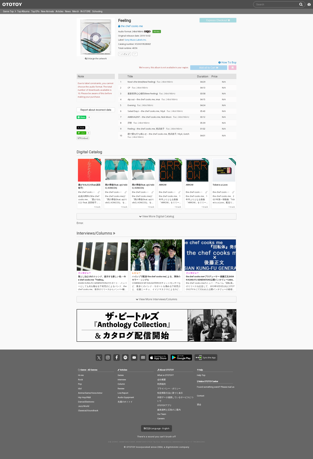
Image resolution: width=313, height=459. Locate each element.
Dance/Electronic (86, 402)
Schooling (97, 11)
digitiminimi (172, 447)
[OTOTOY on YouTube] (134, 357)
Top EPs (35, 11)
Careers (160, 418)
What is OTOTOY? (165, 375)
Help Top (201, 375)
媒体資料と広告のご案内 (169, 410)
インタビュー (84, 273)
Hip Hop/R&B (84, 397)
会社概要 (161, 379)
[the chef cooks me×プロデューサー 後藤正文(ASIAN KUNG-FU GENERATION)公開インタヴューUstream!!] (210, 255)
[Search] (302, 4)
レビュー (136, 273)
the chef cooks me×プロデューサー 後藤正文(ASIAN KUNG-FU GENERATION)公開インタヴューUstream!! (210, 279)
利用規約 (161, 384)
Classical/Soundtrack (88, 410)
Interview (122, 379)
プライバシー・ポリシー (169, 388)
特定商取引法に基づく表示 (170, 393)
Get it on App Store (158, 357)
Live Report (123, 393)
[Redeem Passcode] (309, 4)
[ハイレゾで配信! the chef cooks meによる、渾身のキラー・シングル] (156, 255)
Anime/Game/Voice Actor (90, 393)
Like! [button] (82, 133)
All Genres (92, 370)
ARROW (162, 184)
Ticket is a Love (220, 184)
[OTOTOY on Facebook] (116, 357)
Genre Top (8, 11)
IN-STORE (86, 11)
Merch (75, 11)
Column (121, 384)
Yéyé (162, 111)
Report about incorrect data (95, 109)
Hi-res (157, 31)
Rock (80, 379)
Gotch (186, 133)
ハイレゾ (125, 53)
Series (121, 375)
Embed (84, 138)
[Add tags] (135, 54)
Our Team (161, 414)
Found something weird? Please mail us (215, 387)
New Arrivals (47, 11)
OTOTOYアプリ (164, 405)
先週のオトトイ (125, 402)
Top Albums (23, 11)
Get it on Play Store (181, 357)
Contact (200, 395)
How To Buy (228, 62)
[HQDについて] (147, 31)
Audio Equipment (126, 397)
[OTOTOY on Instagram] (107, 357)
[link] (218, 20)
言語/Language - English (157, 428)
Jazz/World (83, 406)
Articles (59, 11)
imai (158, 99)
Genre (83, 370)
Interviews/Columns (95, 233)
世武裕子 (160, 128)
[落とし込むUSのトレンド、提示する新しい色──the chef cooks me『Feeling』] (102, 255)
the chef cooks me (131, 26)
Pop (80, 384)
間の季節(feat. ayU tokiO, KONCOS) (116, 186)
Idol (80, 388)
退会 (199, 404)
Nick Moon (166, 116)
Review (121, 388)
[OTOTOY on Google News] (143, 357)
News (68, 11)
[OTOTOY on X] (99, 357)
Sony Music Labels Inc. (136, 39)
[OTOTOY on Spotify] (125, 357)
